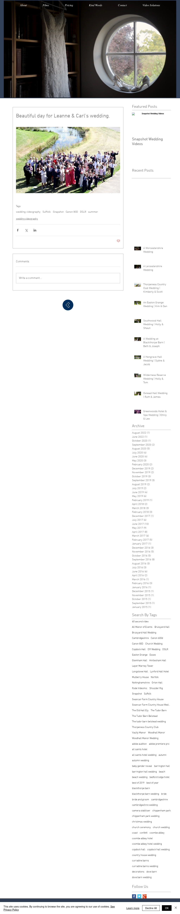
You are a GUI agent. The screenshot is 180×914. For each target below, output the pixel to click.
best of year (152, 782)
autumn (162, 755)
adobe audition (139, 744)
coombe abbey (157, 832)
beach (162, 771)
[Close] (176, 908)
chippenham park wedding (145, 816)
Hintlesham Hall (157, 660)
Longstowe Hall (140, 671)
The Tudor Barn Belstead (145, 716)
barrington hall (162, 766)
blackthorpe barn (141, 788)
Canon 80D (72, 212)
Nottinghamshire (141, 682)
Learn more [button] (132, 908)
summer (93, 212)
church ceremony (141, 827)
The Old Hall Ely (140, 710)
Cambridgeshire (140, 638)
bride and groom (140, 799)
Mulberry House (140, 677)
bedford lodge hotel (159, 777)
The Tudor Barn (159, 710)
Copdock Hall (139, 649)
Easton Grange (139, 654)
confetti (143, 832)
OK (167, 908)
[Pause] (8, 92)
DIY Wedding (154, 649)
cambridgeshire (159, 799)
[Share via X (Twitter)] (26, 230)
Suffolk (47, 212)
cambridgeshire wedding (145, 805)
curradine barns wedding (145, 866)
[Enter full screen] (171, 92)
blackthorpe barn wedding (145, 794)
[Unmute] (14, 92)
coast (135, 832)
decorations (138, 871)
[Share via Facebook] (17, 230)
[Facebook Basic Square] (134, 896)
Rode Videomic (139, 688)
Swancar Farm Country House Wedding (151, 704)
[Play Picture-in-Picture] (165, 92)
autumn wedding (140, 760)
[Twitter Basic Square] (139, 896)
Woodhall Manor (156, 732)
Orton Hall (157, 682)
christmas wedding (142, 821)
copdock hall (138, 849)
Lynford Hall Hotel (159, 671)
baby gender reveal (142, 766)
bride (163, 794)
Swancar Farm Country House (147, 699)
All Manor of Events (142, 627)
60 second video (140, 621)
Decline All (151, 908)
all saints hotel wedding (144, 755)
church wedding (161, 827)
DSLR (83, 212)
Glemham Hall (139, 660)
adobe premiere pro (159, 744)
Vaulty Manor (139, 732)
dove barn (151, 871)
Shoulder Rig (156, 688)
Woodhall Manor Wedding (145, 738)
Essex (153, 654)
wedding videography (28, 212)
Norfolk (155, 677)
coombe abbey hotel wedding (147, 844)
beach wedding (139, 777)
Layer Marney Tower (142, 666)
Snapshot (58, 212)
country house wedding (144, 855)
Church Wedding (153, 643)
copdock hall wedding (158, 849)
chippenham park (161, 810)
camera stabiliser (141, 810)
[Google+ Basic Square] (145, 896)
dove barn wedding (142, 877)
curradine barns (140, 860)
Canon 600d (157, 638)
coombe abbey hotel (142, 838)
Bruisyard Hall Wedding (144, 632)
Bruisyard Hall (162, 627)
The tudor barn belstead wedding (149, 721)
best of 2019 (138, 782)
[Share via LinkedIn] (35, 230)
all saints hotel (139, 749)
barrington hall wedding (144, 771)
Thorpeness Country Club (145, 727)
